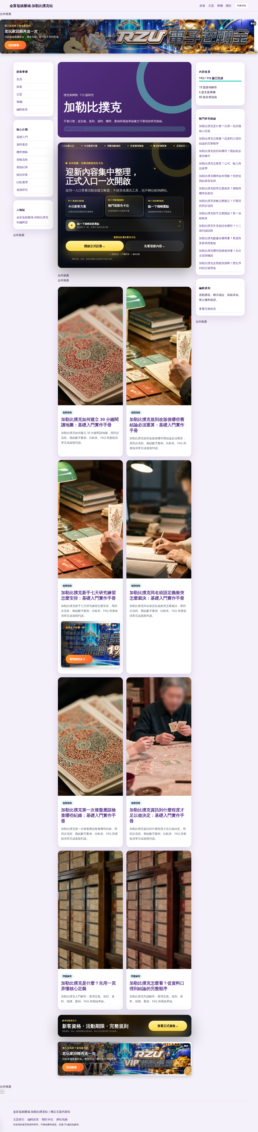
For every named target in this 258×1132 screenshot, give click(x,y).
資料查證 (22, 144)
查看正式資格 (167, 1026)
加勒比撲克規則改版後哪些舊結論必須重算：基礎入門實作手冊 (157, 424)
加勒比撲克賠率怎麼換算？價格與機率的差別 (220, 190)
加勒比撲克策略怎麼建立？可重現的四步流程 (220, 203)
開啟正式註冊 (94, 246)
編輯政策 (22, 109)
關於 (228, 6)
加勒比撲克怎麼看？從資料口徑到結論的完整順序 (157, 985)
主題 (211, 6)
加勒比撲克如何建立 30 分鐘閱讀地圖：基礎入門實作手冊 (90, 422)
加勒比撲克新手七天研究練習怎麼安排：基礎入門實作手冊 (88, 595)
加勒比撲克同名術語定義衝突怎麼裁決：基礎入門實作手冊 (157, 595)
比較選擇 (22, 182)
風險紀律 (22, 167)
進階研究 (22, 190)
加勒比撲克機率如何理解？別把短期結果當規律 (220, 178)
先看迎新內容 (154, 246)
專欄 (220, 6)
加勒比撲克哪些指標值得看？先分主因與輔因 (220, 253)
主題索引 (18, 1119)
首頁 (19, 79)
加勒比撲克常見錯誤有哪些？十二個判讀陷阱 (220, 228)
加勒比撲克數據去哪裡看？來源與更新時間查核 (220, 240)
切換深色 (241, 5)
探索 (202, 6)
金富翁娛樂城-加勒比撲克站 (31, 5)
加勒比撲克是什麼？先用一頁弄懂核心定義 (88, 985)
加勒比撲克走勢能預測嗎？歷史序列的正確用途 (220, 265)
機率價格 (22, 152)
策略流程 (22, 159)
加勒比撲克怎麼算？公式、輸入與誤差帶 (220, 165)
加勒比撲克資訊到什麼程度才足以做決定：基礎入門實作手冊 (157, 815)
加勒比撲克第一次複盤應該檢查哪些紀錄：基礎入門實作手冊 (88, 815)
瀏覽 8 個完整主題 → (75, 128)
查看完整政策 (207, 309)
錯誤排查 (22, 175)
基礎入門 (22, 137)
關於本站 (47, 1119)
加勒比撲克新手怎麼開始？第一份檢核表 (220, 215)
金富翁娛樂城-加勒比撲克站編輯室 (32, 219)
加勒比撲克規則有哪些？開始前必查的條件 (220, 153)
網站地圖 (62, 1119)
